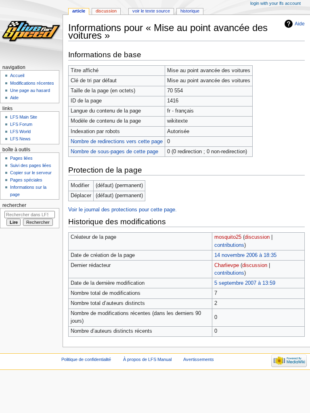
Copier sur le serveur (31, 172)
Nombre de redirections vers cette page (117, 141)
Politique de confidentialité (86, 359)
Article (78, 10)
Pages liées (21, 158)
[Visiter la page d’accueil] (31, 31)
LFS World (20, 131)
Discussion (106, 10)
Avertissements (198, 359)
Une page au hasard (30, 90)
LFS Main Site (23, 117)
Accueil (17, 75)
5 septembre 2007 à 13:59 (244, 283)
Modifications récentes (32, 83)
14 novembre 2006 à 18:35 (245, 255)
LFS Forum (21, 124)
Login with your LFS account (275, 3)
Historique (189, 10)
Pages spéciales (26, 179)
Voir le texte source (151, 10)
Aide (300, 24)
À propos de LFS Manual (147, 359)
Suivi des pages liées (30, 165)
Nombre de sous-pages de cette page (114, 151)
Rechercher (14, 205)
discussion (257, 237)
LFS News (20, 138)
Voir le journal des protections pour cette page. (122, 210)
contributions (229, 245)
